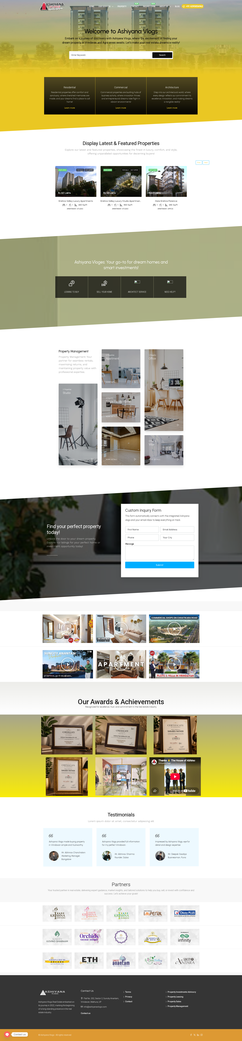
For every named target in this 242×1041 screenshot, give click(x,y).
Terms (128, 992)
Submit (159, 565)
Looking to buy (71, 292)
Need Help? (170, 292)
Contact (135, 6)
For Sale (80, 170)
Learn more (69, 108)
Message (129, 544)
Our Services (104, 6)
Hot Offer (89, 170)
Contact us (85, 1013)
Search (162, 55)
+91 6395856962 (194, 6)
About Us (164, 6)
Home (91, 6)
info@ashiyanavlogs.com (95, 1007)
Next (206, 163)
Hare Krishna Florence (166, 201)
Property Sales (174, 1001)
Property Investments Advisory (182, 992)
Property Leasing (175, 997)
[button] (68, 629)
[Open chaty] (7, 1034)
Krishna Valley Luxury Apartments (76, 201)
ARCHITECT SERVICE (137, 292)
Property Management (178, 1006)
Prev (199, 163)
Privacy (128, 997)
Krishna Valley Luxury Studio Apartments (121, 201)
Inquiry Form (149, 6)
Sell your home (104, 292)
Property (121, 6)
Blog (177, 6)
